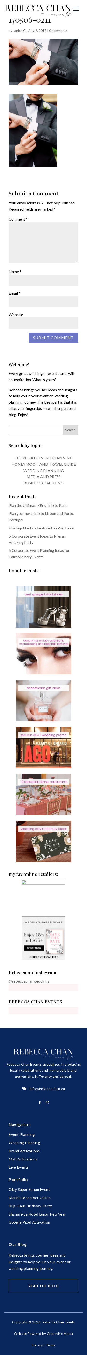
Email (14, 293)
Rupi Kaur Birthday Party (30, 1206)
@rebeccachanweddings (29, 981)
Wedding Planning (24, 1143)
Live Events (19, 1167)
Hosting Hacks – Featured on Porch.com (42, 528)
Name (15, 271)
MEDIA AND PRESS (43, 476)
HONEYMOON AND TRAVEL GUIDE (43, 464)
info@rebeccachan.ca (47, 1088)
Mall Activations (23, 1159)
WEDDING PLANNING (43, 470)
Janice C (19, 30)
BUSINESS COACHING (43, 483)
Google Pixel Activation (29, 1222)
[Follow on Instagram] (47, 1102)
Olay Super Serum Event (29, 1189)
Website (16, 314)
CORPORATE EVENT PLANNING (43, 457)
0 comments (58, 30)
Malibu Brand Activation (30, 1198)
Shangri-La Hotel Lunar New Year (37, 1214)
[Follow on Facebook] (40, 1102)
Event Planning (22, 1134)
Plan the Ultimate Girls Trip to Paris (38, 505)
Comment (18, 219)
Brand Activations (24, 1151)
